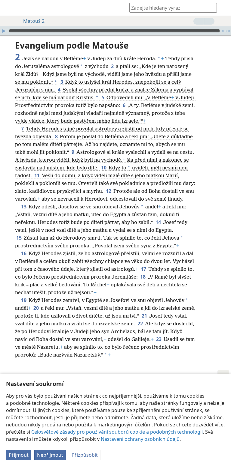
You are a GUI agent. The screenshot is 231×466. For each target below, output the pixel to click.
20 (36, 308)
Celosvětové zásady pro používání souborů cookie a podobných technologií (117, 432)
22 (140, 323)
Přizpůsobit (85, 455)
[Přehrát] (4, 30)
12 (109, 191)
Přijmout (19, 455)
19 (24, 300)
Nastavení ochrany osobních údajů (140, 439)
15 (19, 237)
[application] (115, 30)
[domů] (9, 7)
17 (144, 269)
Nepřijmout (50, 455)
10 (104, 167)
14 (159, 222)
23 (159, 339)
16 (24, 253)
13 (24, 206)
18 (143, 276)
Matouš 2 (34, 21)
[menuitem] (9, 7)
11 (37, 175)
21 (145, 315)
